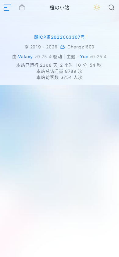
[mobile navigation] (7, 7)
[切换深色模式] (97, 7)
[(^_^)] (62, 47)
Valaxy (25, 56)
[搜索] (111, 7)
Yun (84, 56)
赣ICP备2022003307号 (59, 37)
